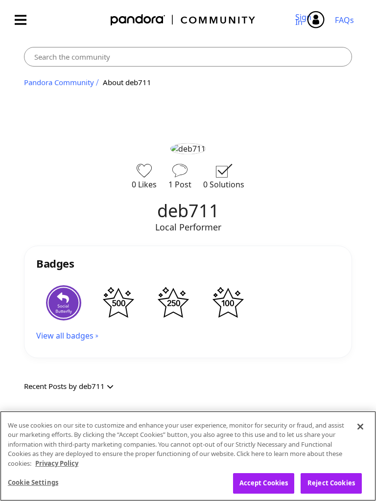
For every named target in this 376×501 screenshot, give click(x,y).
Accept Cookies (263, 482)
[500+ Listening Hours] (118, 302)
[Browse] (25, 20)
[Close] (360, 426)
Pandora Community (183, 19)
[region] (188, 456)
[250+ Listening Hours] (173, 302)
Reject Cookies (331, 482)
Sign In (304, 19)
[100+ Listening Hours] (228, 302)
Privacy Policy (56, 463)
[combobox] (188, 57)
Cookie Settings (33, 482)
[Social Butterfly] (63, 302)
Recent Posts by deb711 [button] (64, 386)
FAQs (344, 20)
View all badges (65, 335)
